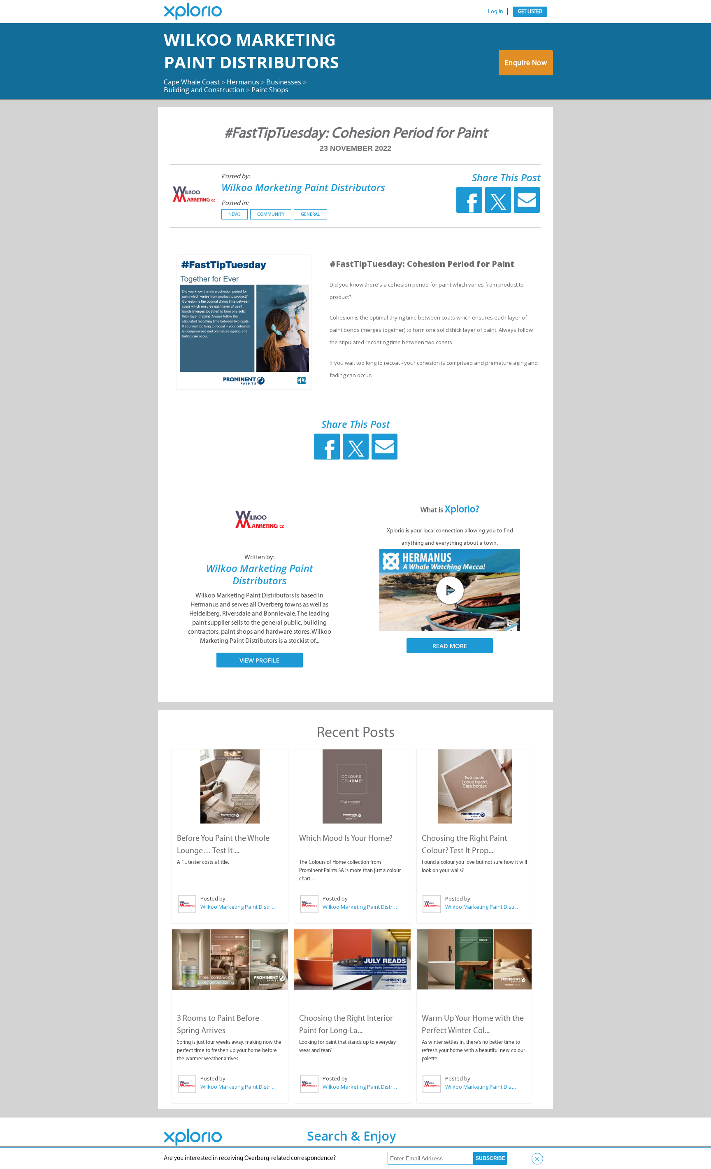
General (310, 214)
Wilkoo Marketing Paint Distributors (251, 50)
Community (270, 214)
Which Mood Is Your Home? (346, 838)
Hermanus (243, 82)
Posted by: (235, 176)
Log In (495, 11)
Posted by (212, 898)
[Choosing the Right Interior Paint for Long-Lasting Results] (352, 959)
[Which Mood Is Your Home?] (352, 786)
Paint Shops (269, 89)
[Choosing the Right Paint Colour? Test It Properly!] (475, 786)
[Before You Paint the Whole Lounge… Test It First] (230, 786)
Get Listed (530, 11)
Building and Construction (204, 89)
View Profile (259, 660)
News (234, 214)
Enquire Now (526, 62)
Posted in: (234, 203)
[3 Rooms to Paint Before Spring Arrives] (230, 959)
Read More (449, 646)
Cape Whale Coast (192, 82)
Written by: (259, 557)
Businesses (283, 82)
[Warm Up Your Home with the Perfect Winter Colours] (474, 959)
